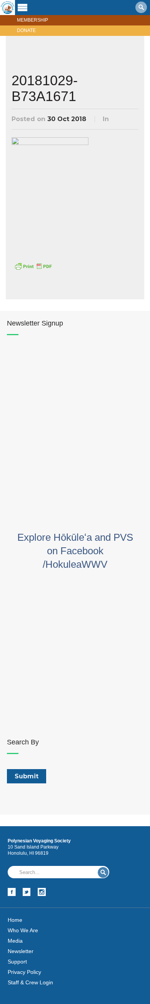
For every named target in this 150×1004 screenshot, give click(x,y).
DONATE (26, 30)
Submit (103, 872)
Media (15, 941)
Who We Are (23, 930)
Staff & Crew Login (30, 982)
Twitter (27, 892)
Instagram (42, 892)
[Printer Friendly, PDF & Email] (33, 265)
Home (15, 920)
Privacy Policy (24, 972)
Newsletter (20, 951)
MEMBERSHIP (32, 20)
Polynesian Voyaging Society (7, 7)
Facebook (12, 892)
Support (17, 961)
